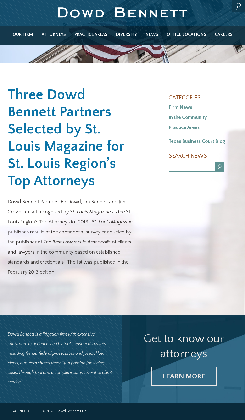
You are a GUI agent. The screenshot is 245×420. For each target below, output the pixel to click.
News (151, 34)
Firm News (180, 107)
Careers (224, 34)
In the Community (188, 117)
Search (238, 6)
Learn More (183, 376)
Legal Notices (21, 411)
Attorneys (54, 34)
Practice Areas (90, 34)
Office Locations (186, 34)
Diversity (126, 34)
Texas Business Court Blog (197, 141)
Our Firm (23, 34)
